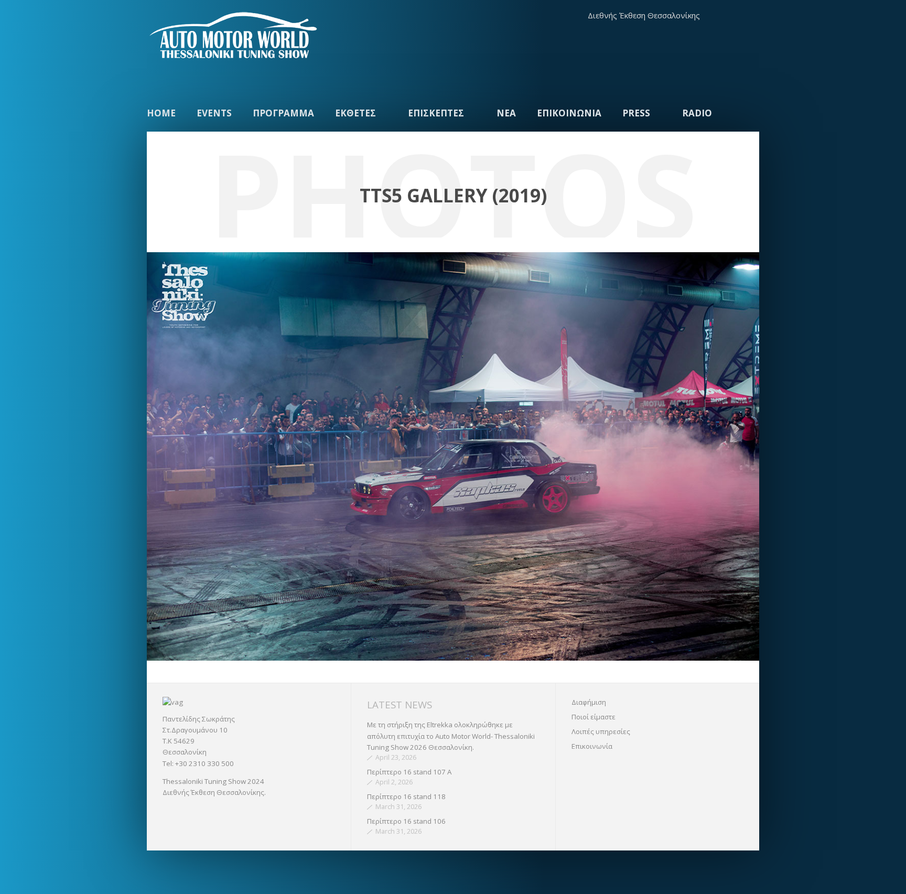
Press (636, 113)
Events (214, 113)
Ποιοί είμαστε (593, 716)
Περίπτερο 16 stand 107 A (409, 772)
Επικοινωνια (569, 113)
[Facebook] (727, 15)
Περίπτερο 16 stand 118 (406, 796)
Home (161, 113)
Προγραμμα (283, 113)
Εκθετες (355, 113)
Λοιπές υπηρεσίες (600, 731)
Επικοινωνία (591, 746)
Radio (697, 113)
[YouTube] (748, 15)
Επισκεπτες (436, 113)
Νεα (506, 113)
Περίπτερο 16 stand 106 (406, 821)
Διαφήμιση (588, 702)
